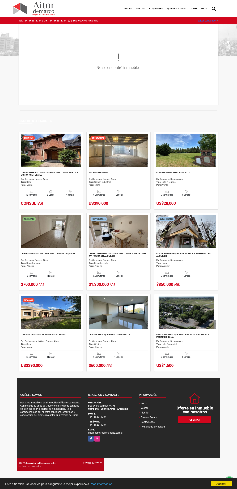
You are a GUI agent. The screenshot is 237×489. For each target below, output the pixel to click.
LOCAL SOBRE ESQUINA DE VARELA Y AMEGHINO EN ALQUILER (183, 254)
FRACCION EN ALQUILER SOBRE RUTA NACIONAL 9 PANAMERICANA (182, 335)
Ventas (140, 8)
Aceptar (221, 483)
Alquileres (156, 8)
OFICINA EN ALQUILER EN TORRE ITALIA (109, 334)
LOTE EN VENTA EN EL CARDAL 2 (173, 172)
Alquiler (145, 412)
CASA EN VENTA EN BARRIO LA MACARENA (43, 334)
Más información (101, 484)
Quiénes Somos (176, 8)
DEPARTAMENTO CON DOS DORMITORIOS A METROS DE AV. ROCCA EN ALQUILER (117, 254)
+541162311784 (32, 20)
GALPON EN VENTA (98, 172)
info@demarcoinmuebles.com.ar (105, 432)
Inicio (128, 8)
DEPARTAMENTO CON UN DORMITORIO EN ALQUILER (48, 253)
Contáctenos (198, 8)
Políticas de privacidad (153, 426)
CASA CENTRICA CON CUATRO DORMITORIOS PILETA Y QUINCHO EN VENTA (49, 173)
